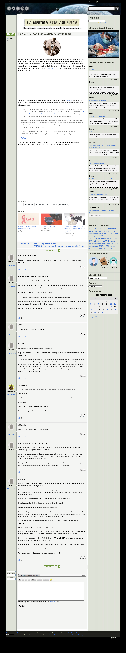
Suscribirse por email (112, 2)
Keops (90, 238)
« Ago (91, 317)
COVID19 (109, 231)
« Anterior (48, 251)
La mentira (34, 635)
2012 (89, 229)
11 (115, 304)
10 (111, 304)
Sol (93, 246)
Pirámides (104, 243)
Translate (103, 23)
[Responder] (81, 268)
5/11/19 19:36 (11, 453)
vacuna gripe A (108, 248)
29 (103, 312)
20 (95, 309)
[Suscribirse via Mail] (22, 10)
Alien (93, 229)
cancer (106, 229)
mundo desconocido (109, 238)
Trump (100, 248)
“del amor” (69, 100)
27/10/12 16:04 (11, 353)
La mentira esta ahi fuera (13, 633)
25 (115, 309)
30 (107, 312)
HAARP (100, 236)
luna (93, 238)
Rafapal (23, 138)
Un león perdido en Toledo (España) (98, 100)
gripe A (90, 236)
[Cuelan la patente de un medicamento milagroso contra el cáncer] (28, 219)
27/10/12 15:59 (11, 334)
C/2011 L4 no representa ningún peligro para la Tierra (59, 246)
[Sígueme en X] (13, 10)
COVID (104, 231)
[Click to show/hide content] (52, 576)
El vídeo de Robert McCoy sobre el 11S (38, 244)
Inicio (85, 2)
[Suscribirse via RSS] (27, 10)
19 (91, 309)
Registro (11, 2)
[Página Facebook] (9, 10)
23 (107, 309)
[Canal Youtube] (18, 10)
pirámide (99, 243)
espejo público (50, 68)
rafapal (113, 243)
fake (100, 233)
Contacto (100, 2)
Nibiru (96, 241)
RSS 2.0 (53, 602)
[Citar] (84, 268)
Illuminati (105, 236)
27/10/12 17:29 (11, 434)
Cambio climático (99, 229)
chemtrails (112, 229)
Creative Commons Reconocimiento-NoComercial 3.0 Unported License (70, 635)
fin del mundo (113, 233)
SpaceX (96, 246)
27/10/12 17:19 (11, 395)
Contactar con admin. (45, 633)
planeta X (109, 243)
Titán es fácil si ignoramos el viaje (98, 163)
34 (9, 41)
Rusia (116, 243)
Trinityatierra (95, 248)
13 (95, 307)
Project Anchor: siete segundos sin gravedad (101, 178)
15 (103, 307)
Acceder (17, 2)
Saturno (90, 246)
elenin (90, 233)
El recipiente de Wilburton (48, 226)
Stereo (110, 246)
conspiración (97, 231)
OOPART (100, 241)
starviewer (104, 246)
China (90, 231)
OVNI (106, 240)
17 (111, 307)
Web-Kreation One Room (72, 633)
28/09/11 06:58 (11, 265)
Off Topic (92, 2)
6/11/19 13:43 (11, 489)
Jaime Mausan (113, 236)
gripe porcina (95, 236)
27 (95, 312)
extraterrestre (95, 233)
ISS (109, 236)
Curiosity (115, 231)
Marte (98, 238)
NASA (90, 241)
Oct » (96, 317)
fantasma (104, 233)
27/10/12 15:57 (11, 286)
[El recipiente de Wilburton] (51, 219)
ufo (103, 248)
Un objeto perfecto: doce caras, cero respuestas (102, 131)
